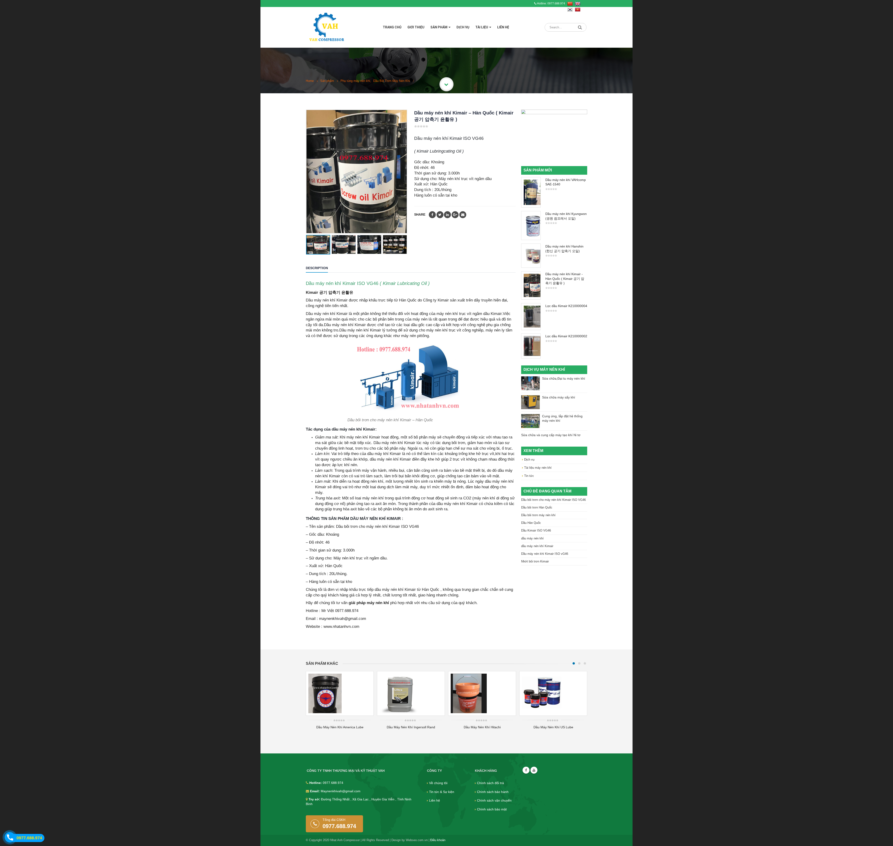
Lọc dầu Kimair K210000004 (566, 306)
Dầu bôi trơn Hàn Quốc (536, 507)
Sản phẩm (438, 27)
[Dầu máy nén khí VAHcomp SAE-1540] (531, 192)
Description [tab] (317, 268)
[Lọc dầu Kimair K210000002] (531, 345)
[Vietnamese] (577, 9)
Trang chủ (392, 27)
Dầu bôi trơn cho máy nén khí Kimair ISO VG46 (553, 500)
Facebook (432, 214)
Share (419, 214)
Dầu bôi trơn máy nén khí (538, 515)
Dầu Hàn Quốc (531, 523)
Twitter (440, 214)
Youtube (533, 770)
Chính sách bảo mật (492, 809)
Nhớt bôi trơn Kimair (535, 561)
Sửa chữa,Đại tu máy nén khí (563, 378)
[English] (577, 4)
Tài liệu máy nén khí (538, 467)
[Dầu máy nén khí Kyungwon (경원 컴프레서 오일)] (531, 225)
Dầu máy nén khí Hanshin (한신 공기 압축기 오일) (564, 248)
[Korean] (570, 9)
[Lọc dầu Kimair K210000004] (531, 316)
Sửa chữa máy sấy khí (558, 397)
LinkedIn (447, 214)
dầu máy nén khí (532, 538)
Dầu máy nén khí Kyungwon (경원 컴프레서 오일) (566, 216)
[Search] (580, 27)
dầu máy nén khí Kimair (537, 546)
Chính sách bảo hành (493, 792)
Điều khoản (437, 840)
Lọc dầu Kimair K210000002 (566, 336)
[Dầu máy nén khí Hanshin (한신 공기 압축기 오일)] (531, 256)
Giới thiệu (415, 27)
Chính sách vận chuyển (494, 800)
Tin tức (529, 476)
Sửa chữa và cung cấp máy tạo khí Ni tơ (550, 435)
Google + (455, 214)
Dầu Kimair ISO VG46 (536, 530)
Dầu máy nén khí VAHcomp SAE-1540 (565, 182)
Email (462, 214)
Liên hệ (503, 27)
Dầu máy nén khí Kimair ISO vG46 (544, 553)
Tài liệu (481, 27)
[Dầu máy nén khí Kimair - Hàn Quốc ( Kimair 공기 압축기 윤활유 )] (531, 285)
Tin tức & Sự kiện (441, 792)
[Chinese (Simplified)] (570, 4)
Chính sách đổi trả (490, 783)
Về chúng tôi (438, 783)
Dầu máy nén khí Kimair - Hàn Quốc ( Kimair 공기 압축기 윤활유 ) (564, 278)
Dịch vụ (462, 27)
